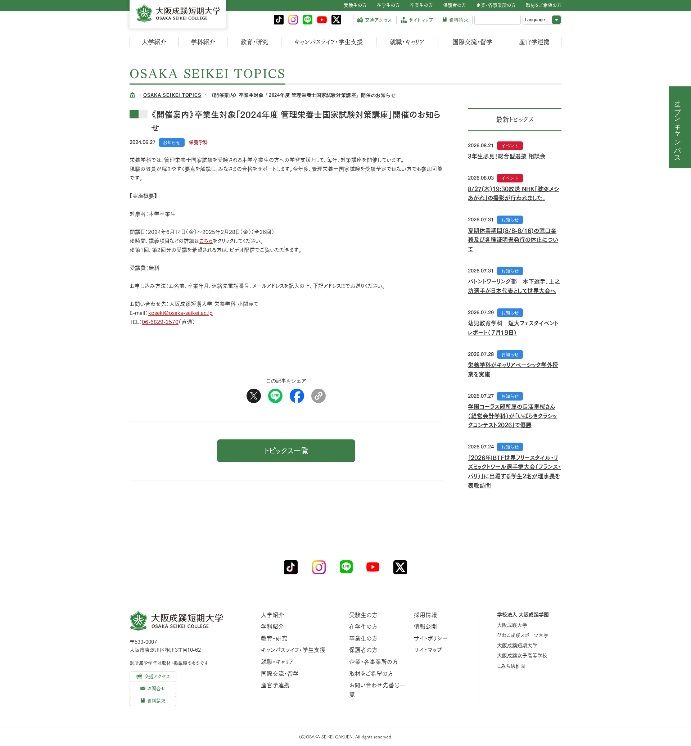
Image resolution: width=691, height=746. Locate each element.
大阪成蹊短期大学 (517, 645)
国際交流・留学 (472, 42)
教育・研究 (254, 42)
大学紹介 (154, 42)
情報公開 (425, 626)
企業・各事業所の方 (373, 662)
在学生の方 (363, 626)
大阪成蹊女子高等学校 (522, 655)
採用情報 (425, 615)
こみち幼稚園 (511, 666)
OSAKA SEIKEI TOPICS (172, 95)
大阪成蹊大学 (512, 625)
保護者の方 (363, 650)
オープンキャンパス (678, 127)
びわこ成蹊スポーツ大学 (522, 635)
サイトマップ (428, 650)
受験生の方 (363, 615)
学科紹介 (203, 42)
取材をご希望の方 (371, 674)
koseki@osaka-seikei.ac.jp (180, 313)
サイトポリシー (431, 638)
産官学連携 (534, 42)
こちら (206, 241)
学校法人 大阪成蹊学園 (523, 614)
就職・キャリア (407, 42)
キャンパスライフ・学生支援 (328, 42)
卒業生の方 (363, 638)
